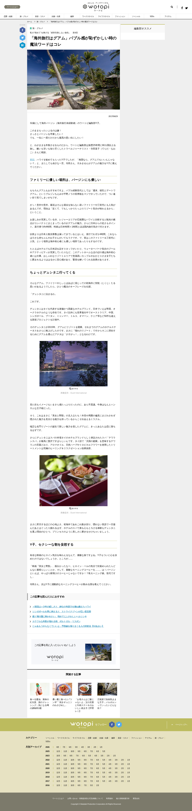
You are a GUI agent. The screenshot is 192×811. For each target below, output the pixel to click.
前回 (32, 159)
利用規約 (109, 798)
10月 (72, 751)
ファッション (120, 16)
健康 (72, 16)
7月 (64, 747)
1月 (101, 747)
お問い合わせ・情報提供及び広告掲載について (85, 798)
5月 (76, 747)
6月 (70, 747)
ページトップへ (181, 724)
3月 (88, 747)
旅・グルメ (24, 16)
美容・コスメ (40, 16)
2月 (95, 747)
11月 (65, 751)
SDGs (152, 16)
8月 (58, 747)
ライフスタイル (104, 16)
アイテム (168, 16)
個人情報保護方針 (123, 798)
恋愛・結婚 (8, 16)
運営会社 (136, 798)
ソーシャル (136, 16)
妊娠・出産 (56, 16)
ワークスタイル (88, 16)
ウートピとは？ (12, 7)
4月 (82, 747)
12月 (58, 751)
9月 (79, 751)
